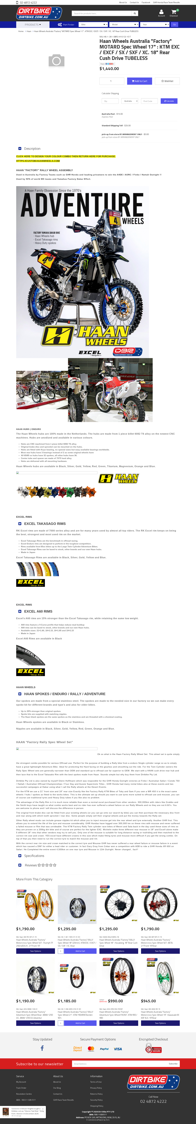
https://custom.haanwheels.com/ (38, 161)
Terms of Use (96, 1081)
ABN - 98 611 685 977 (26, 1099)
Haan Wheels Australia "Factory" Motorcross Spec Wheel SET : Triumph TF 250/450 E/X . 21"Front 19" (34, 942)
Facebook (146, 2)
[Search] (134, 13)
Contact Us (134, 2)
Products (32, 25)
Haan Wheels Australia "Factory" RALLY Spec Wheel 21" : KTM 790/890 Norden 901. (75, 1015)
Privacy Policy (96, 1087)
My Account (21, 1081)
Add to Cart (140, 81)
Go (174, 24)
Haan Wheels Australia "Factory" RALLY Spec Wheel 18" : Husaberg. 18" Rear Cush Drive (118, 942)
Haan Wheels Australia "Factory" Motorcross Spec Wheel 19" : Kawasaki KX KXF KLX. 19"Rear (160, 1015)
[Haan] (51, 920)
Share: (103, 63)
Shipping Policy (96, 1105)
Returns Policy (96, 1093)
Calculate (170, 100)
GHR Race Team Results (63, 1099)
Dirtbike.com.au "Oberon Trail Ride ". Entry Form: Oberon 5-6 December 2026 (27, 1112)
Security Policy (96, 1099)
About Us (123, 2)
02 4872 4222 (28, 2)
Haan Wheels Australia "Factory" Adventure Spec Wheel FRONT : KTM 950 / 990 (118, 1015)
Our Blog (57, 1087)
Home (21, 31)
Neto (108, 1120)
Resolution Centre (24, 1093)
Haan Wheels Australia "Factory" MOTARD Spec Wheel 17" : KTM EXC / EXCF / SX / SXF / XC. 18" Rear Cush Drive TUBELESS (86, 31)
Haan (29, 31)
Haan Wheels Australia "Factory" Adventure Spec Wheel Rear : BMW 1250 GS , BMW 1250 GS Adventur (34, 1015)
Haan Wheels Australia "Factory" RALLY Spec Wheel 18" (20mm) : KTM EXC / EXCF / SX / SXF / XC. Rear (77, 942)
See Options (35, 950)
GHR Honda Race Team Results (166, 2)
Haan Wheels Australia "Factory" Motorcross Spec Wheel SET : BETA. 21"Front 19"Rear (157, 942)
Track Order (21, 1087)
